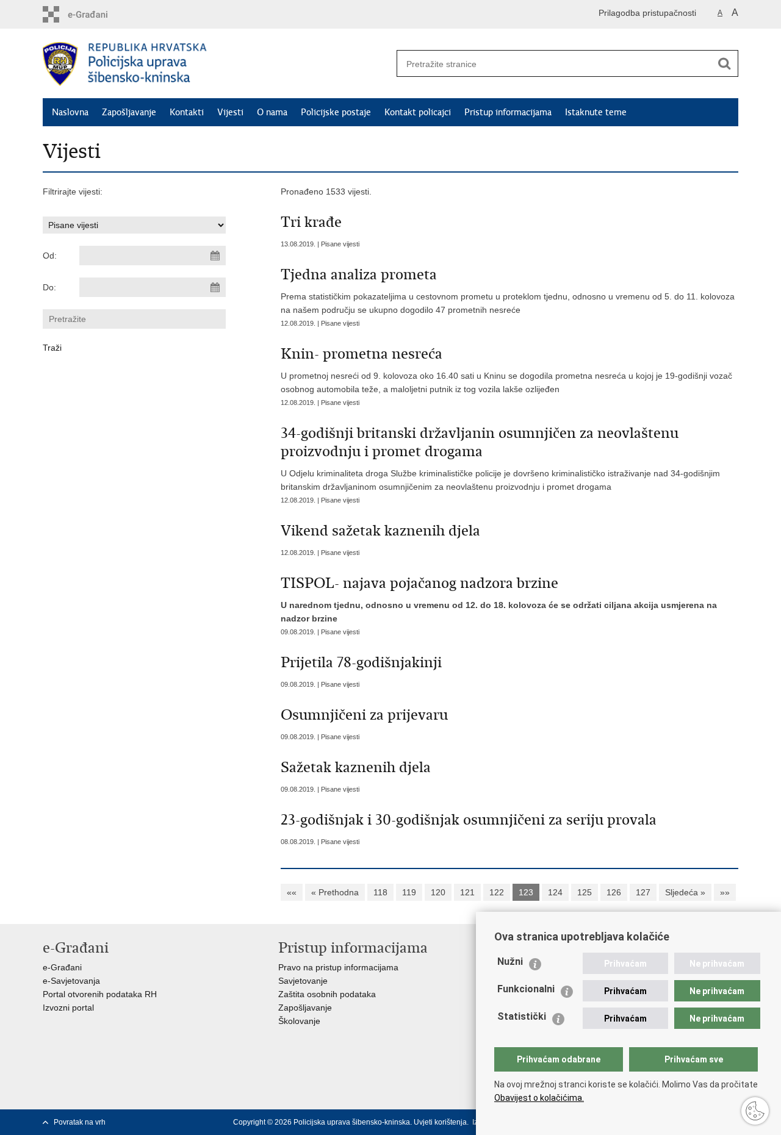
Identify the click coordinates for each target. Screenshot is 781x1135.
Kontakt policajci (417, 112)
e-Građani (62, 967)
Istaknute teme (596, 112)
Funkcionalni (526, 989)
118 (380, 892)
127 (643, 892)
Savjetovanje (303, 981)
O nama (272, 112)
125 (584, 892)
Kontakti (187, 112)
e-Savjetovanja (71, 981)
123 (526, 892)
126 (613, 892)
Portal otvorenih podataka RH (100, 994)
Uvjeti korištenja (440, 1122)
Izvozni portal (68, 1007)
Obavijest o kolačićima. (539, 1098)
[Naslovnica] (216, 64)
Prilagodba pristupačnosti (647, 13)
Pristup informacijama (508, 112)
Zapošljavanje (129, 112)
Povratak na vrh (80, 1122)
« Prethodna (335, 892)
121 (467, 892)
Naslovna (70, 112)
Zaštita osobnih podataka (327, 994)
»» (725, 892)
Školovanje (299, 1021)
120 (438, 892)
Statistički (521, 1016)
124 (555, 892)
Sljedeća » (685, 892)
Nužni (510, 961)
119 (409, 892)
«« (292, 892)
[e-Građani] (95, 14)
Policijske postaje (336, 112)
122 (496, 892)
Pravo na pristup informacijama (338, 967)
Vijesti (230, 112)
